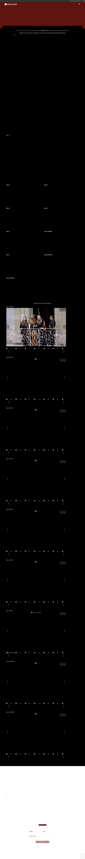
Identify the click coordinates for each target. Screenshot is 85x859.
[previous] (8, 326)
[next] (63, 326)
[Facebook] (64, 1)
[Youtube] (66, 1)
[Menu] (79, 4)
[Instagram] (68, 1)
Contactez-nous (42, 824)
